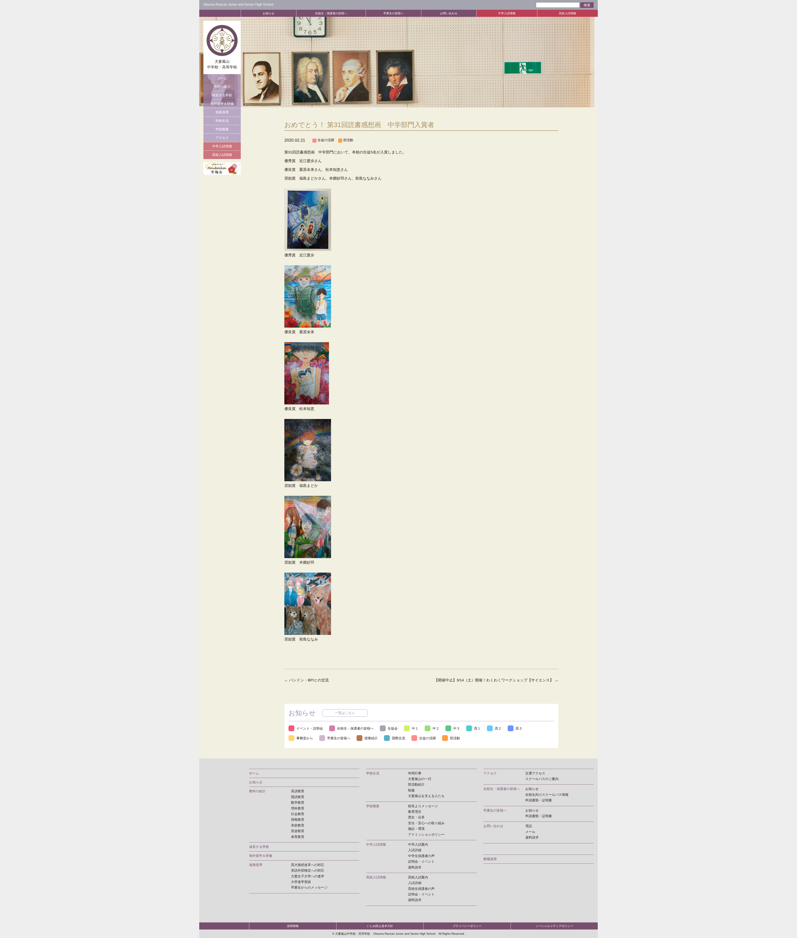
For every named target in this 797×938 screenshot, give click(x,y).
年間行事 (414, 773)
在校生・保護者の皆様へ (331, 13)
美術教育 (297, 825)
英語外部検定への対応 (307, 870)
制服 (411, 790)
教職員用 (490, 859)
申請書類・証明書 (538, 800)
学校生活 (222, 120)
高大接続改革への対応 (307, 865)
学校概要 (222, 129)
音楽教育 (297, 831)
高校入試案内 (418, 877)
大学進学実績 (301, 882)
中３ (456, 728)
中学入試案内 (418, 844)
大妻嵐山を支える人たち (426, 796)
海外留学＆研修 (222, 103)
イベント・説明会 (309, 728)
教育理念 (414, 811)
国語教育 (297, 797)
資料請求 (414, 867)
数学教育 (297, 802)
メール (530, 832)
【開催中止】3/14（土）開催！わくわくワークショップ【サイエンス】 (496, 680)
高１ (477, 728)
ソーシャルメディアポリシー (554, 926)
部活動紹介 (416, 784)
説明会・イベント (421, 861)
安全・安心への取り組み (426, 823)
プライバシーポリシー (467, 926)
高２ (498, 728)
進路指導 (222, 112)
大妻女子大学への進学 (307, 876)
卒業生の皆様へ (393, 13)
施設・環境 (416, 828)
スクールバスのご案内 (542, 779)
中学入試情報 (507, 13)
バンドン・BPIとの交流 (306, 680)
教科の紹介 (222, 86)
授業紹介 (371, 738)
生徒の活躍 (326, 140)
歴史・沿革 (416, 817)
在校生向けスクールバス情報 (546, 794)
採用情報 (293, 926)
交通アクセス (535, 773)
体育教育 (297, 837)
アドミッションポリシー (426, 834)
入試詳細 (414, 850)
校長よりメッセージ (423, 806)
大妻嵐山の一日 (419, 779)
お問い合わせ (448, 13)
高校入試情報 (567, 13)
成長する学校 (222, 95)
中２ (436, 728)
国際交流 (398, 738)
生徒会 (393, 728)
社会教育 (297, 814)
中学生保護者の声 (421, 856)
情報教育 (297, 819)
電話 (528, 826)
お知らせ (268, 13)
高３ (519, 728)
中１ (415, 728)
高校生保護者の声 (421, 888)
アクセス (222, 138)
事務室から (304, 738)
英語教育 (297, 791)
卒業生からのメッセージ (309, 887)
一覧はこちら (345, 713)
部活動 (348, 140)
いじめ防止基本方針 (380, 926)
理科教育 (297, 808)
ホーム (222, 78)
